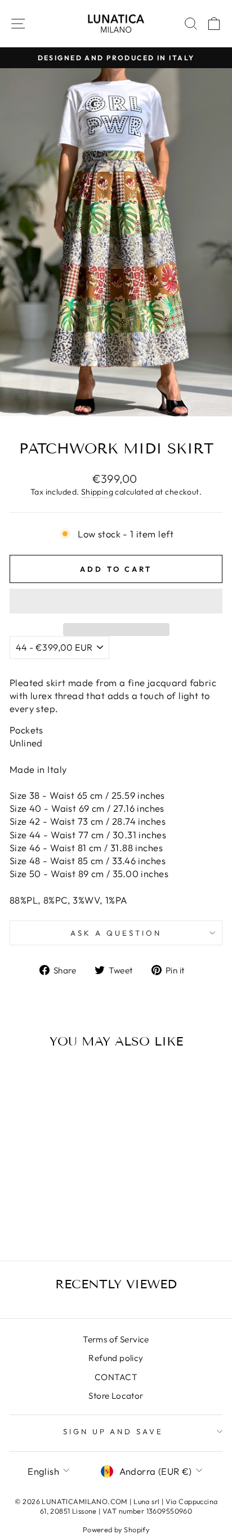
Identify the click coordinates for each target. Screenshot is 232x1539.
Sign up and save (113, 1431)
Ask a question (116, 932)
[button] (116, 601)
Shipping (97, 492)
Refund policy (115, 1358)
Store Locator (115, 1395)
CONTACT (116, 1377)
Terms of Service (116, 1339)
